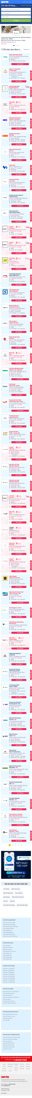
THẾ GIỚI (4, 1068)
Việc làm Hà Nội (6, 945)
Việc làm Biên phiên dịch (9, 934)
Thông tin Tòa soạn (5, 1088)
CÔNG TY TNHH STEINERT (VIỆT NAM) (17, 833)
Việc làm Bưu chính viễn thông (10, 936)
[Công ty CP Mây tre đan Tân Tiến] (5, 151)
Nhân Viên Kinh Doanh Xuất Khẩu (12, 102)
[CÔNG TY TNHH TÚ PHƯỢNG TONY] (5, 418)
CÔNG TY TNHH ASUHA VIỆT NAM (16, 355)
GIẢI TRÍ (16, 1070)
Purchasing (6, 889)
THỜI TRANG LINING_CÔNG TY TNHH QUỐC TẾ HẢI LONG (17, 277)
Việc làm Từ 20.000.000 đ (9, 978)
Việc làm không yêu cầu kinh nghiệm (11, 1037)
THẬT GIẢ (28, 1068)
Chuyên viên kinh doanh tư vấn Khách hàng (16, 195)
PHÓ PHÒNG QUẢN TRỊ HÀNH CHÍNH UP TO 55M (15, 274)
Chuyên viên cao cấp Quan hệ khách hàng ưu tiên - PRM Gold (12, 559)
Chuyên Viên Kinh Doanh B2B (15, 782)
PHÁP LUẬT (4, 1070)
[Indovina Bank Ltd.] (5, 260)
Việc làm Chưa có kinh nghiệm (10, 1039)
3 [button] (15, 845)
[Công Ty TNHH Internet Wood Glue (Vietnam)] (5, 720)
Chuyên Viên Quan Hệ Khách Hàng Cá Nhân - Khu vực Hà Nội (12, 227)
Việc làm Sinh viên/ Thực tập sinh (11, 991)
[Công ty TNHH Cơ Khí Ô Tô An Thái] (5, 752)
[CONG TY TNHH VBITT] (5, 594)
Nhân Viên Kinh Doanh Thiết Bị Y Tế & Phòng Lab (15, 118)
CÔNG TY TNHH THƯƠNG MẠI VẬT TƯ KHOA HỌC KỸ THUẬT (19, 769)
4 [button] (18, 845)
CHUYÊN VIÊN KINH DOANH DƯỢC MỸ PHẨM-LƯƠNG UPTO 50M (14, 87)
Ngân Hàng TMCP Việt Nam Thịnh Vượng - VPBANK (16, 467)
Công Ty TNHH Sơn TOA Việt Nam (16, 214)
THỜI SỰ (4, 1066)
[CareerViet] (20, 1059)
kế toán (5, 901)
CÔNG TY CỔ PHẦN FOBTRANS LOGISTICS (16, 324)
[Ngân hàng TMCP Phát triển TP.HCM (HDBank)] (5, 229)
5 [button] (21, 845)
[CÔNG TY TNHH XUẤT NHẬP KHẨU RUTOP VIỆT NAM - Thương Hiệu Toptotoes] (5, 89)
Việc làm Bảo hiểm (7, 930)
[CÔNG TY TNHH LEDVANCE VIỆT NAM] (5, 136)
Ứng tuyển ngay (20, 64)
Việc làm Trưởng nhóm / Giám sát (11, 997)
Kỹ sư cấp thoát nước (9, 905)
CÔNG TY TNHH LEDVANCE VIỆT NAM (17, 136)
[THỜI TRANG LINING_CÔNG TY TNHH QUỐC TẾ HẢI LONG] (5, 276)
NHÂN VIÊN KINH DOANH (15, 54)
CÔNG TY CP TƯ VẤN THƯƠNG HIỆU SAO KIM (18, 198)
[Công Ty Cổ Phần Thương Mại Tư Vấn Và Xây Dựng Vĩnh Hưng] (5, 104)
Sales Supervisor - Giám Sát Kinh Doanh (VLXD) (14, 211)
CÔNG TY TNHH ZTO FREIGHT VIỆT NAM (18, 785)
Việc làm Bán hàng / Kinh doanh (10, 926)
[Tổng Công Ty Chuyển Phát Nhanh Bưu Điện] (5, 308)
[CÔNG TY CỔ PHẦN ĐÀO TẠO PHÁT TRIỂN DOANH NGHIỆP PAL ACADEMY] (5, 514)
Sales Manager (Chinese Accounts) (14, 576)
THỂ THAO (22, 1064)
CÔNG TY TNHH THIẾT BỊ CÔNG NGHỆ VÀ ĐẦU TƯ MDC (17, 121)
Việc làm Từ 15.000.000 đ (9, 976)
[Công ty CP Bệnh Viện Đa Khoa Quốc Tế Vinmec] (5, 816)
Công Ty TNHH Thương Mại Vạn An (17, 292)
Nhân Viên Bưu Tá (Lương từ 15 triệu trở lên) (14, 306)
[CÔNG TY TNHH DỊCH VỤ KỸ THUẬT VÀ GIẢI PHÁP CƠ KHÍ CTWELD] (5, 434)
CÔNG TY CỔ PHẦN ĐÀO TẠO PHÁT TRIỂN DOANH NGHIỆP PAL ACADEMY (17, 515)
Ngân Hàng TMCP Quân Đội (15, 705)
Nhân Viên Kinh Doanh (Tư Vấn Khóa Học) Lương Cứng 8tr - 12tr (12, 512)
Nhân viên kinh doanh (18, 897)
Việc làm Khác (6, 1020)
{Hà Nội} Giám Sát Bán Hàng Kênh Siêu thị (16, 622)
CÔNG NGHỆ (10, 1066)
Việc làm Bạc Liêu (7, 953)
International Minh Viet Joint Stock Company (17, 801)
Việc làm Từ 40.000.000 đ (9, 982)
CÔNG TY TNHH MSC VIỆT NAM (16, 579)
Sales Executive (16, 889)
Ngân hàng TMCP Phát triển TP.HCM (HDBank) (17, 230)
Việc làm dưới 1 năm (7, 1041)
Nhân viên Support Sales (13, 638)
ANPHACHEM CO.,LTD (14, 530)
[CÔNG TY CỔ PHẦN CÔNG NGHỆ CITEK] (5, 386)
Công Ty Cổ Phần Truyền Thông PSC (17, 403)
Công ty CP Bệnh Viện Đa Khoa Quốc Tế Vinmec (18, 817)
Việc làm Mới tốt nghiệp (8, 993)
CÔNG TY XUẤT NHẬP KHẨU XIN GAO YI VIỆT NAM (17, 546)
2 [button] (12, 845)
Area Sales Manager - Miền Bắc (14, 798)
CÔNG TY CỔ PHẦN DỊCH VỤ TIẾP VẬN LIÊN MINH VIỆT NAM (17, 656)
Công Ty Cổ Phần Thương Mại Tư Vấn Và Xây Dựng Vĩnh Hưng (17, 105)
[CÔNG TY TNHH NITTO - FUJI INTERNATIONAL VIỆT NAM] (5, 167)
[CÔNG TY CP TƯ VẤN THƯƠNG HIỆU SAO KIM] (5, 197)
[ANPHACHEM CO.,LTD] (5, 530)
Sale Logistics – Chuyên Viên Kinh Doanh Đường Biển (14, 321)
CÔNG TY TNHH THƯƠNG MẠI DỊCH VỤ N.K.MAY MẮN (17, 371)
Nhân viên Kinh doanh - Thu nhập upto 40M (11, 353)
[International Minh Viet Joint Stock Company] (5, 800)
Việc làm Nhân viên (7, 995)
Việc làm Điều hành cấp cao (9, 1003)
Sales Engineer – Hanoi (15, 607)
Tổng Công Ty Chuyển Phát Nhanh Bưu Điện (17, 308)
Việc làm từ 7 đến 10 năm (9, 1047)
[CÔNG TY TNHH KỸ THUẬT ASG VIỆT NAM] (5, 736)
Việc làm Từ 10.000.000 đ (9, 974)
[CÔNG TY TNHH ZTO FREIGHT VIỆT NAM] (5, 784)
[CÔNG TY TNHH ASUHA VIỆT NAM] (5, 355)
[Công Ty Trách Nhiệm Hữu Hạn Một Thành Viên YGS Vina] (5, 57)
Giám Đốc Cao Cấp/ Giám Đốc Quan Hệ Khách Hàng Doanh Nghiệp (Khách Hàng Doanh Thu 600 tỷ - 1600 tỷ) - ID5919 (14, 480)
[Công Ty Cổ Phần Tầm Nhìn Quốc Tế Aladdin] (5, 71)
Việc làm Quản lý (7, 999)
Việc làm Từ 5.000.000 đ (8, 970)
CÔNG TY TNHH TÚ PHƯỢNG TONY (16, 418)
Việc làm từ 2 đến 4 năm (8, 1043)
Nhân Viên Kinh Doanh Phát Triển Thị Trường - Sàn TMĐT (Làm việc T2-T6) (16, 592)
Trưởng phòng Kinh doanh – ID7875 (14, 685)
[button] (27, 1)
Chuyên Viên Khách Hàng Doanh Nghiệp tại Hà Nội (12, 243)
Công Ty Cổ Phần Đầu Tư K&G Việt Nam (18, 625)
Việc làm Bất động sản (8, 932)
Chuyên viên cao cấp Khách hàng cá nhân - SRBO (12, 448)
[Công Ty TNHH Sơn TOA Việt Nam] (5, 213)
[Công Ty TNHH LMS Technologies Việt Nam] (5, 610)
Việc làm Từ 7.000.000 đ (8, 972)
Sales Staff (12, 165)
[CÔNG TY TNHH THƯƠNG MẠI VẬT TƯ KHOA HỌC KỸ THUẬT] (5, 768)
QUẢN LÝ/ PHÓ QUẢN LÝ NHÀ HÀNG (14, 69)
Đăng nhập (28, 5)
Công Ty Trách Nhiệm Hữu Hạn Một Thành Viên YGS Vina (18, 56)
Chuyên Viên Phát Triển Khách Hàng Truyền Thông (16, 400)
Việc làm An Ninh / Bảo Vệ (9, 922)
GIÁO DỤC (28, 1064)
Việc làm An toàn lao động (9, 924)
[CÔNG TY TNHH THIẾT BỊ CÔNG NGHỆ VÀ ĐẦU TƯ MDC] (5, 120)
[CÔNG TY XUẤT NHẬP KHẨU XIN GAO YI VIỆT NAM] (5, 545)
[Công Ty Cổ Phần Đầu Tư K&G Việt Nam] (5, 624)
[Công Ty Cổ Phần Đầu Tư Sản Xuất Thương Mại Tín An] (5, 181)
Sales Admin (6, 897)
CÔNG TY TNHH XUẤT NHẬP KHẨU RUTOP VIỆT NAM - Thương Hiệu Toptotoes (17, 89)
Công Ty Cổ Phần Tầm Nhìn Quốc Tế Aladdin (17, 72)
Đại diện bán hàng (8, 893)
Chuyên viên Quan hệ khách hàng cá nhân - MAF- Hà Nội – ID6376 (14, 670)
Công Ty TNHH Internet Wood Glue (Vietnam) (17, 721)
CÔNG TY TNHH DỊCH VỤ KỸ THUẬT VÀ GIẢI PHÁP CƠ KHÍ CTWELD (17, 434)
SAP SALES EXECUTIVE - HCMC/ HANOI (14, 384)
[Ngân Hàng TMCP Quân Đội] (5, 704)
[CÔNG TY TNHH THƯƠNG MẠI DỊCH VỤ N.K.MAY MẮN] (5, 371)
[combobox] (16, 9)
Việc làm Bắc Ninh (7, 959)
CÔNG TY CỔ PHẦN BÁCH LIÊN (16, 640)
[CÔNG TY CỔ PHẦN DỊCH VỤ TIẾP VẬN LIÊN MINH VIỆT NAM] (5, 656)
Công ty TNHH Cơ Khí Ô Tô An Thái (17, 753)
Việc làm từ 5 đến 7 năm (8, 1045)
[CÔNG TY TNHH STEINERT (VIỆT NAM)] (5, 832)
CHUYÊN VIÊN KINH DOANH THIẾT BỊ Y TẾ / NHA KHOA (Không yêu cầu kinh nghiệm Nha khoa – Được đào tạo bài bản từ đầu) (16, 369)
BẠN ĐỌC (28, 1066)
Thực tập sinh (18, 893)
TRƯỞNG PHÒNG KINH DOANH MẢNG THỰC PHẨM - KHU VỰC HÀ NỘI (11, 528)
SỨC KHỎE (22, 1068)
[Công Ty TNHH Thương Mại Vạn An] (5, 292)
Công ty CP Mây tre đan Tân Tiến (16, 152)
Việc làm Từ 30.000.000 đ (9, 980)
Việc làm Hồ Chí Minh (8, 947)
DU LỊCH (10, 1070)
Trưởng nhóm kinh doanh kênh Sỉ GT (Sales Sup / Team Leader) (14, 416)
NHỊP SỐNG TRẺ (16, 1065)
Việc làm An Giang (7, 949)
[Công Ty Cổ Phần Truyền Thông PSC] (5, 402)
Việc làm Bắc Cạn (7, 955)
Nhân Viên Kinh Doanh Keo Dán (15, 718)
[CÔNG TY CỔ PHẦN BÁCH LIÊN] (5, 640)
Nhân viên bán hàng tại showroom (12, 543)
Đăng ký (23, 5)
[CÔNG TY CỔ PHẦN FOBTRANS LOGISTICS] (5, 323)
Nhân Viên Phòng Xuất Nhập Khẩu (15, 766)
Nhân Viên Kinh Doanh (13, 734)
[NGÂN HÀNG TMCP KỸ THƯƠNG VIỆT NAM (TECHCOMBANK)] (5, 449)
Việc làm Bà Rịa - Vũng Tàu (9, 951)
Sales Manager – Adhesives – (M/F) (14, 830)
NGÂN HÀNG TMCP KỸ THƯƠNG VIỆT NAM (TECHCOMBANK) (17, 450)
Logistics (12, 901)
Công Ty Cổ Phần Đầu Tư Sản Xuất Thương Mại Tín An (17, 182)
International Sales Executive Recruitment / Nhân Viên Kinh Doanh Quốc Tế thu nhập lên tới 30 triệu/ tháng (15, 180)
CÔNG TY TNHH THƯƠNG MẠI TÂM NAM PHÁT (16, 340)
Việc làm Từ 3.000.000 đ (8, 968)
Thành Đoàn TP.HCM (5, 1090)
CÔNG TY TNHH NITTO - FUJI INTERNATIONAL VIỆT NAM (15, 167)
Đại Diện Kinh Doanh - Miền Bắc (14, 134)
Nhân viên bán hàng (22, 905)
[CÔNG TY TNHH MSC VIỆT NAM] (5, 578)
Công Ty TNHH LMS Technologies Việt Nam (16, 609)
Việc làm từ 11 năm (7, 1049)
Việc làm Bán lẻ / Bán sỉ (8, 928)
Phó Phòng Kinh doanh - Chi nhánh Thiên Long (12, 258)
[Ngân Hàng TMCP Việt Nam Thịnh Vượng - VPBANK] (5, 467)
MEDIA (4, 1064)
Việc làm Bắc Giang (7, 957)
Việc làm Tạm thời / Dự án (9, 1016)
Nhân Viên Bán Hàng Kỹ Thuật (14, 337)
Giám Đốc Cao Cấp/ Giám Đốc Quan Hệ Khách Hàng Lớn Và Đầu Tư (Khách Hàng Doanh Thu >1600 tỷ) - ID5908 (15, 465)
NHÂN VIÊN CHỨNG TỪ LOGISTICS (15, 654)
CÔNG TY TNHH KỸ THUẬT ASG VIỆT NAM (17, 737)
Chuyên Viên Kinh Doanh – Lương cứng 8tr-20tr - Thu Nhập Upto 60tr (14, 432)
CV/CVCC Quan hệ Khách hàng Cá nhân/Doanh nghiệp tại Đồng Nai (12, 496)
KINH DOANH (10, 1064)
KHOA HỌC (22, 1066)
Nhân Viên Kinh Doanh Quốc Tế (15, 150)
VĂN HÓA (16, 1067)
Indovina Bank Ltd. (13, 261)
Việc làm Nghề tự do (7, 1018)
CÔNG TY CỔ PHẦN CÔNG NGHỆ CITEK (16, 387)
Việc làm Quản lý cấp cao (9, 1001)
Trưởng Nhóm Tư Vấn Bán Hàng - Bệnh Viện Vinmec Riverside (15, 815)
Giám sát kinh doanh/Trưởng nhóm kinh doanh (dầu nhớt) (15, 750)
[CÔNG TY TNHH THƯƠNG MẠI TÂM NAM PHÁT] (5, 339)
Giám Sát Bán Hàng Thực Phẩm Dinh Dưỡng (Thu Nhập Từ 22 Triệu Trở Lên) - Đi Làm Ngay (14, 290)
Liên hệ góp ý (4, 1093)
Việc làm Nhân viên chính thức (10, 1014)
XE (10, 1068)
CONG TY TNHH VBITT (14, 595)
